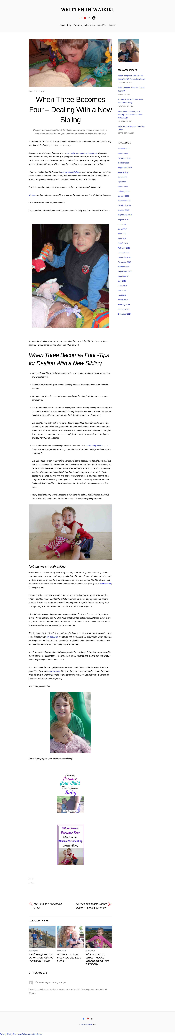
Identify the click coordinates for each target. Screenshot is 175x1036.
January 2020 (123, 196)
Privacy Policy (6, 1034)
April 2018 (122, 295)
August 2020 (123, 172)
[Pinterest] (84, 18)
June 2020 (122, 177)
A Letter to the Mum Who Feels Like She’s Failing (69, 957)
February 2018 (124, 305)
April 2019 (122, 238)
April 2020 (122, 182)
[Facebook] (80, 18)
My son (32, 195)
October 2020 (123, 163)
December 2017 (124, 314)
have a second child (70, 172)
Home (62, 25)
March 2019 (123, 243)
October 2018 (123, 267)
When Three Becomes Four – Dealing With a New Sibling (70, 109)
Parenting (78, 25)
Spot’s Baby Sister (94, 446)
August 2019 (123, 220)
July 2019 (122, 224)
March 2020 (123, 186)
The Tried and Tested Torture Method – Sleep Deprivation (90, 905)
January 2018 (123, 309)
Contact (111, 25)
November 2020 (124, 158)
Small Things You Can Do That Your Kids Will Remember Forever (41, 957)
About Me (102, 25)
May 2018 (122, 290)
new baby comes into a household (82, 153)
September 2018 (125, 271)
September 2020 (125, 168)
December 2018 (124, 257)
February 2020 (124, 191)
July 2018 (122, 281)
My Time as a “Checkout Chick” (48, 905)
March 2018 (123, 300)
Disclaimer (38, 1034)
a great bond (54, 671)
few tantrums (105, 584)
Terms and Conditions (23, 1034)
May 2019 (122, 234)
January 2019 (123, 253)
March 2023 (123, 153)
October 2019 (123, 210)
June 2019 (122, 229)
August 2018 (123, 276)
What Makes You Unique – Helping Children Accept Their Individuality (97, 959)
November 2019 (124, 205)
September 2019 (125, 215)
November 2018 (124, 262)
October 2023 (123, 149)
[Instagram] (89, 18)
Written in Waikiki (86, 1024)
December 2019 (124, 201)
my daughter (52, 637)
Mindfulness (90, 25)
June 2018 (122, 286)
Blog (69, 25)
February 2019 (124, 248)
